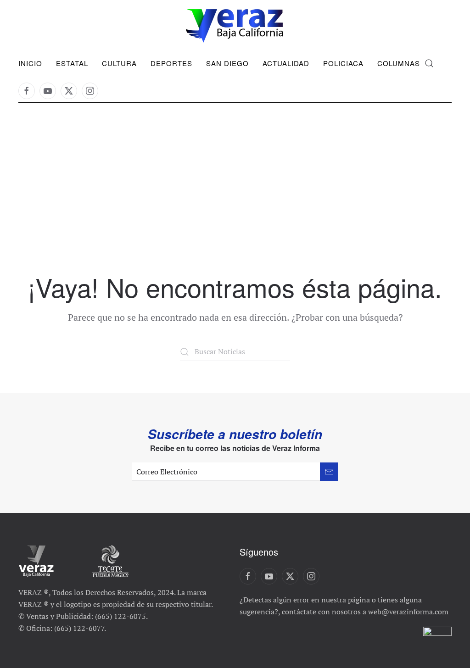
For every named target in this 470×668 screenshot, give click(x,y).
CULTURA (119, 63)
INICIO (30, 63)
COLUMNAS (398, 63)
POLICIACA (343, 63)
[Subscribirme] (329, 471)
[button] (429, 63)
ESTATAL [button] (72, 63)
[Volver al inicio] (235, 26)
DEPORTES (171, 63)
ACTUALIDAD (286, 63)
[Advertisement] (235, 204)
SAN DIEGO (227, 63)
